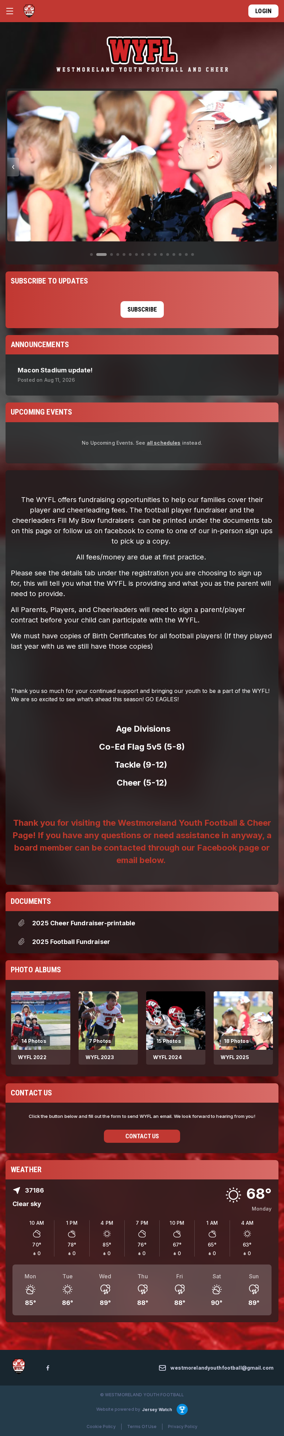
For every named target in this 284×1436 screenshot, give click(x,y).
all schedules (164, 443)
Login (263, 11)
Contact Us (142, 1136)
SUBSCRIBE (142, 309)
